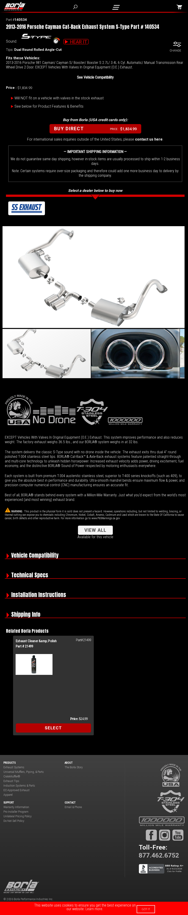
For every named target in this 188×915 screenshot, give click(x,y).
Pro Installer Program (15, 811)
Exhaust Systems (13, 767)
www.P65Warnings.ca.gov (105, 518)
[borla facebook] (151, 835)
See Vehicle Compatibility (95, 77)
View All (95, 530)
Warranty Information (16, 807)
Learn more (94, 909)
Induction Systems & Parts (19, 785)
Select (53, 727)
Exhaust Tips (11, 781)
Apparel (8, 794)
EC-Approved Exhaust (16, 790)
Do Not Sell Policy (13, 821)
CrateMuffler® (11, 776)
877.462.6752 (159, 855)
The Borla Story (74, 767)
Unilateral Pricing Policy (17, 816)
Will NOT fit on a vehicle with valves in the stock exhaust (59, 98)
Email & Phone (73, 807)
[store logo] (17, 6)
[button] (135, 354)
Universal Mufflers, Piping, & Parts (23, 772)
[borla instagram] (164, 835)
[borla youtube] (177, 835)
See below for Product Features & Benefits (48, 106)
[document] (94, 908)
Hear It (78, 41)
